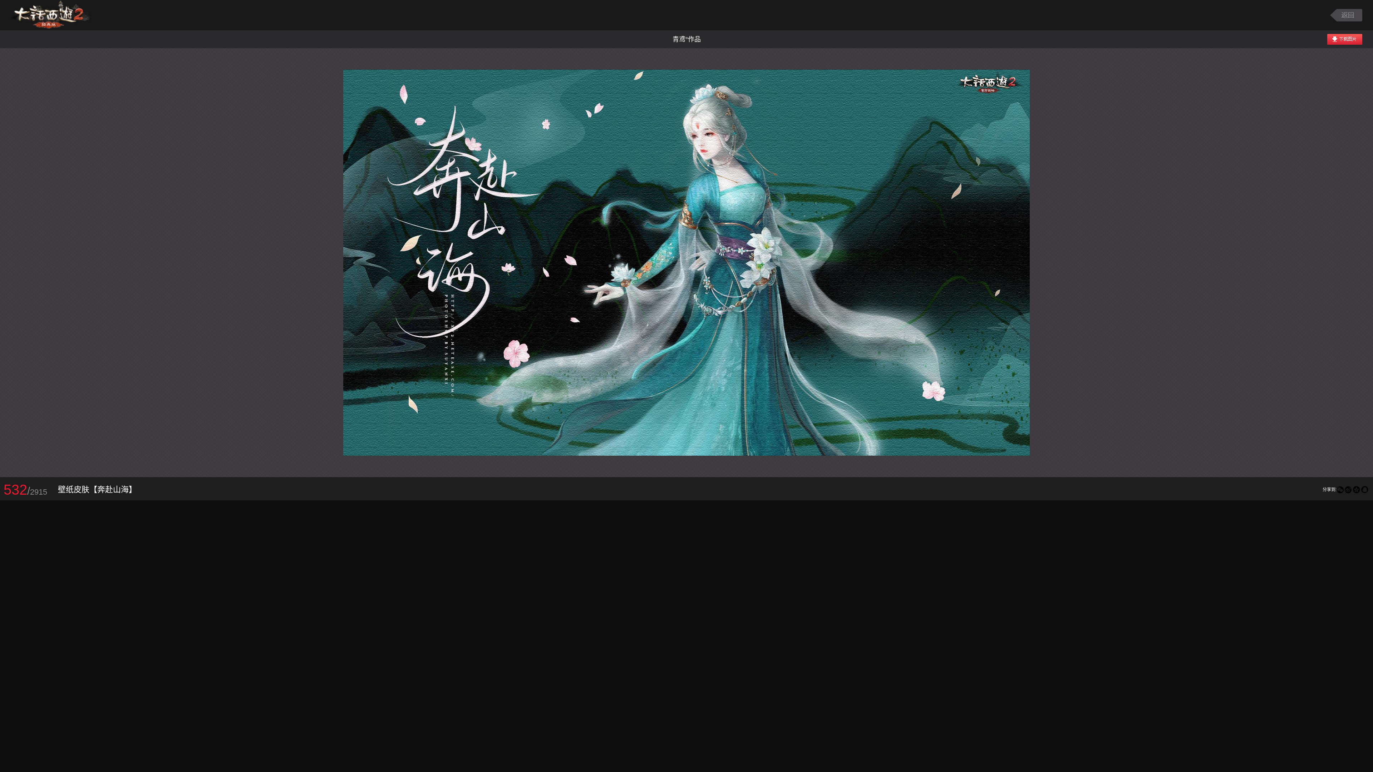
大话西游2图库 (51, 15)
